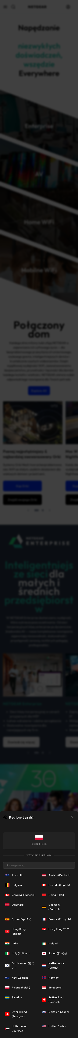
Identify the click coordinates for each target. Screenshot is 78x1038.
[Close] (72, 817)
